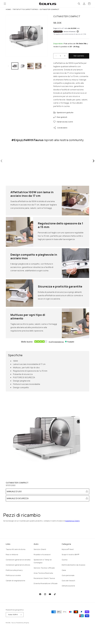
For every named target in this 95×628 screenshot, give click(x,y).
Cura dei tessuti (68, 580)
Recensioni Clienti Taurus (44, 578)
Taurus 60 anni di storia (15, 549)
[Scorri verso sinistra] (8, 65)
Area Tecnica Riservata (43, 573)
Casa (64, 570)
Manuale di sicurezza (18, 498)
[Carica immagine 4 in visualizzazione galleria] (38, 66)
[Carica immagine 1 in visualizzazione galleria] (14, 66)
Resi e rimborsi (12, 554)
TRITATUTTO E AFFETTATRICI (25, 9)
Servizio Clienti (40, 549)
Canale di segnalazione (15, 580)
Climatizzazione (68, 586)
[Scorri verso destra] (45, 65)
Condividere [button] (62, 128)
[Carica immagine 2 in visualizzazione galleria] (22, 66)
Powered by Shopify (22, 623)
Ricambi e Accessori (42, 554)
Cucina (64, 560)
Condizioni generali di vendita (18, 560)
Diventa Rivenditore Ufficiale (45, 583)
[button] (4, 3)
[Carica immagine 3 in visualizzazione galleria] (30, 66)
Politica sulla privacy (14, 570)
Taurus (13, 623)
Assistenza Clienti (72, 521)
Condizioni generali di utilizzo (18, 565)
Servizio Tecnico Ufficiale (44, 568)
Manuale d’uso (14, 491)
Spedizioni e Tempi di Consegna (43, 561)
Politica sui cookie (13, 575)
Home (8, 9)
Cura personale (68, 575)
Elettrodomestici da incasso (73, 565)
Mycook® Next (68, 549)
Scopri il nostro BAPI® (70, 554)
